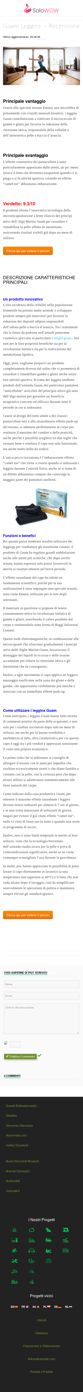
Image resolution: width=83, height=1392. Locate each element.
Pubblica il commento (22, 1056)
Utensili (41, 1320)
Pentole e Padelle (41, 1371)
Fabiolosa (41, 1333)
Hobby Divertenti (17, 1145)
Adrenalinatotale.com (41, 1359)
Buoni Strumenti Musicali (22, 1161)
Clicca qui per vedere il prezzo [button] (28, 250)
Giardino (11, 1115)
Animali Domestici (18, 1171)
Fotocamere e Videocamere (41, 1346)
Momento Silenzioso (19, 1125)
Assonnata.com (16, 1135)
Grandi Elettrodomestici (21, 1105)
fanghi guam (63, 338)
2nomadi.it (13, 1191)
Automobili (13, 1181)
